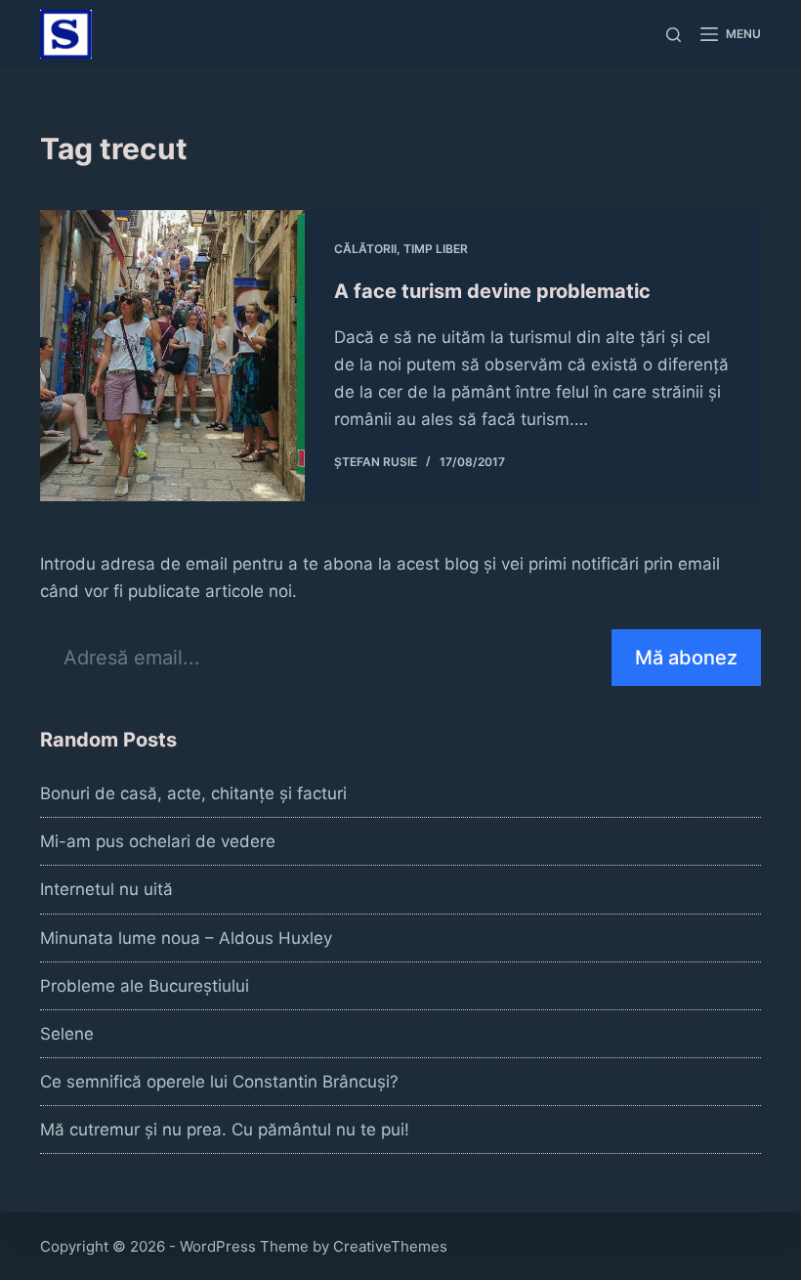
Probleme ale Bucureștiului (144, 986)
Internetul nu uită (106, 889)
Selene (67, 1034)
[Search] (673, 34)
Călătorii (365, 248)
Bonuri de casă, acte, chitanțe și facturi (193, 793)
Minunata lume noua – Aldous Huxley (186, 938)
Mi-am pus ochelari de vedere (157, 841)
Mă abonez (686, 657)
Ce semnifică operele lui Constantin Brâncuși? (219, 1081)
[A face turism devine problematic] (172, 355)
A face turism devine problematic (492, 291)
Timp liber (435, 248)
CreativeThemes (390, 1246)
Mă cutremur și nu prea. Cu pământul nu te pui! (224, 1129)
